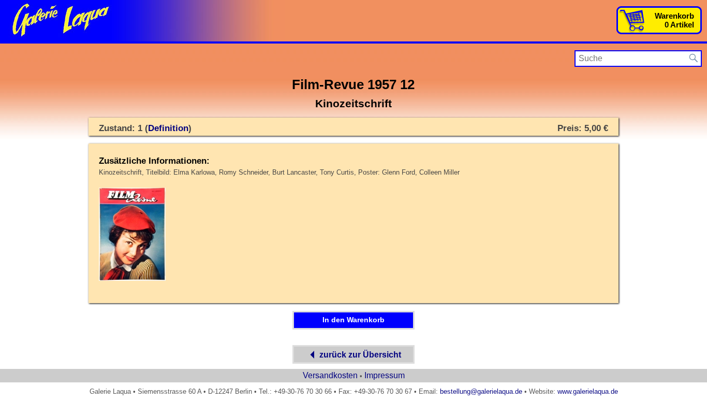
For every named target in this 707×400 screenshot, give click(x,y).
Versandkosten (330, 375)
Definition (168, 128)
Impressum (384, 375)
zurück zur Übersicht (360, 354)
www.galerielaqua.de (587, 391)
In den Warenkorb (353, 320)
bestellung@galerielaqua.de (481, 391)
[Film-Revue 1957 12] (132, 279)
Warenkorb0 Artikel (674, 20)
